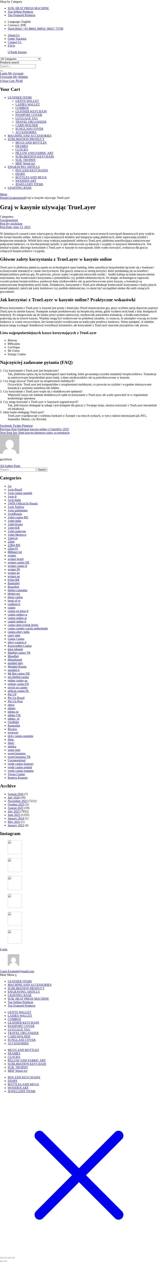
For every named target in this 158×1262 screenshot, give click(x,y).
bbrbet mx (14, 593)
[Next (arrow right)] (5, 1261)
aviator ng (14, 576)
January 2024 (16, 818)
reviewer (13, 732)
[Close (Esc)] (13, 1257)
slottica (12, 746)
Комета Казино (18, 777)
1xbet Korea (15, 524)
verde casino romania (21, 770)
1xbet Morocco (17, 534)
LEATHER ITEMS (20, 97)
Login (3, 949)
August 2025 (16, 808)
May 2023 (14, 821)
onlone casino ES (18, 684)
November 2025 (18, 801)
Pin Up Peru (15, 701)
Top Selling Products (20, 11)
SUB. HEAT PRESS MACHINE (28, 8)
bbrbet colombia (17, 590)
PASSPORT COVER (28, 114)
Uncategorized (16, 197)
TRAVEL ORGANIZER (30, 121)
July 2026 (14, 797)
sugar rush (14, 750)
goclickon (11, 223)
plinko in (13, 711)
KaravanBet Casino (20, 645)
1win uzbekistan (18, 510)
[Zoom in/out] (1, 1257)
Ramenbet (14, 725)
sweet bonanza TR (19, 756)
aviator (12, 555)
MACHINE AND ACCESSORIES (29, 135)
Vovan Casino (16, 774)
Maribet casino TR (19, 652)
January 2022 (16, 825)
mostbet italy (15, 663)
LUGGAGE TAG (26, 118)
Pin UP (12, 694)
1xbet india (14, 520)
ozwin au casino (17, 687)
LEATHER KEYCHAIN (31, 111)
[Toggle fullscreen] (5, 1257)
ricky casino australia (20, 736)
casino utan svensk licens (23, 625)
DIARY (20, 173)
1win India (14, 500)
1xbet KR (14, 527)
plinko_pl (13, 718)
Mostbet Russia (17, 666)
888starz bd (15, 552)
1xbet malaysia (17, 531)
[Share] (9, 1257)
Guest (17, 971)
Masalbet (13, 656)
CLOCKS (21, 149)
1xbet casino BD (18, 517)
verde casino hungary (21, 763)
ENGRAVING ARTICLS (24, 167)
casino (11, 607)
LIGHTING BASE (20, 187)
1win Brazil (15, 489)
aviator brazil (16, 559)
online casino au (17, 680)
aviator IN (14, 569)
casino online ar (17, 618)
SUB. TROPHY (25, 160)
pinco (11, 704)
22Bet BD (14, 545)
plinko (11, 708)
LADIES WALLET (27, 104)
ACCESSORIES (25, 132)
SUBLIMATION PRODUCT (26, 139)
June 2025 (14, 815)
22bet (11, 541)
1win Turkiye (16, 507)
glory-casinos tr (17, 642)
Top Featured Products (21, 15)
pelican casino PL (18, 691)
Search (42, 469)
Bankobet (13, 583)
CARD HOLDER (26, 125)
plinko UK (14, 715)
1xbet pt (13, 538)
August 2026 (16, 794)
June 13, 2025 (15, 227)
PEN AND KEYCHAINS (31, 170)
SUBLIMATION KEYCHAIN (34, 156)
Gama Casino (16, 638)
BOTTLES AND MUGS (31, 177)
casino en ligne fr (18, 611)
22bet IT (13, 548)
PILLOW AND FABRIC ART (34, 153)
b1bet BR (13, 579)
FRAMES (21, 146)
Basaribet (13, 586)
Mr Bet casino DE (19, 673)
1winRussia (15, 513)
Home (4, 197)
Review (12, 729)
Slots (11, 739)
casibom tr (14, 604)
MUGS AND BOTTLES (31, 142)
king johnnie (15, 649)
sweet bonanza (17, 753)
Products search (9, 62)
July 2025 (14, 811)
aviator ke (14, 572)
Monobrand (15, 659)
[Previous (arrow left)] (1, 1261)
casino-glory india (18, 632)
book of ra (14, 600)
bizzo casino (15, 597)
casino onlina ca (17, 614)
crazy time (14, 635)
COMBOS (22, 108)
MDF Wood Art (25, 163)
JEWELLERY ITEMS (29, 184)
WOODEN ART (25, 180)
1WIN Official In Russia (23, 503)
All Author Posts (10, 465)
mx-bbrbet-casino (18, 677)
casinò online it (17, 621)
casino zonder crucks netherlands (28, 628)
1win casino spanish (20, 493)
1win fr (12, 496)
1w (10, 486)
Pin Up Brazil (16, 697)
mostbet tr (14, 670)
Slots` (11, 743)
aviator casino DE (18, 562)
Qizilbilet (13, 722)
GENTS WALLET (27, 101)
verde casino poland (20, 767)
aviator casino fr (17, 566)
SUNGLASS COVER (29, 128)
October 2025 (16, 804)
